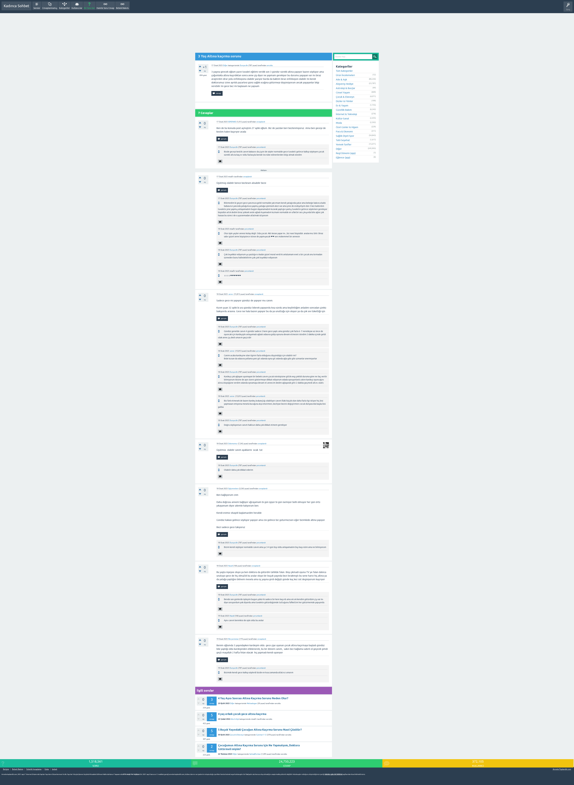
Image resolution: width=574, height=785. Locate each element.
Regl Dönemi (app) (346, 153)
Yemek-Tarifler (343, 144)
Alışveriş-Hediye (344, 83)
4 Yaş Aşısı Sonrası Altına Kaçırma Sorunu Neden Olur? (253, 698)
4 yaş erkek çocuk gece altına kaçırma (242, 714)
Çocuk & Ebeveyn (237, 735)
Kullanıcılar (77, 8)
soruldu (270, 65)
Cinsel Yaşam (343, 92)
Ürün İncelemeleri (345, 75)
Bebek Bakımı (122, 8)
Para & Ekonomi (344, 131)
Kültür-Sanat (342, 118)
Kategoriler (64, 8)
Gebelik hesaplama (33, 769)
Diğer (225, 65)
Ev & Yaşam (342, 105)
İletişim (6, 769)
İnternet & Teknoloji (346, 114)
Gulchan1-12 (261, 735)
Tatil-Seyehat (343, 140)
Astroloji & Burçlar (345, 88)
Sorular (36, 8)
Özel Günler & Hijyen (347, 127)
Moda (339, 122)
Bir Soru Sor (89, 8)
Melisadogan (252, 703)
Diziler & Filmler (344, 101)
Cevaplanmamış (49, 8)
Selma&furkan (255, 754)
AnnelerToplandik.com (562, 769)
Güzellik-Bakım (344, 109)
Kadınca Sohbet (16, 6)
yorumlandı (261, 147)
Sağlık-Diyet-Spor (345, 135)
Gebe (47, 769)
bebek (54, 769)
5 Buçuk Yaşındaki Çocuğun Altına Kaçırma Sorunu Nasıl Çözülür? (260, 729)
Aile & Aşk (235, 719)
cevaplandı (260, 122)
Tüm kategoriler (344, 70)
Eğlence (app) (343, 157)
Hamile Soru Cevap (105, 8)
